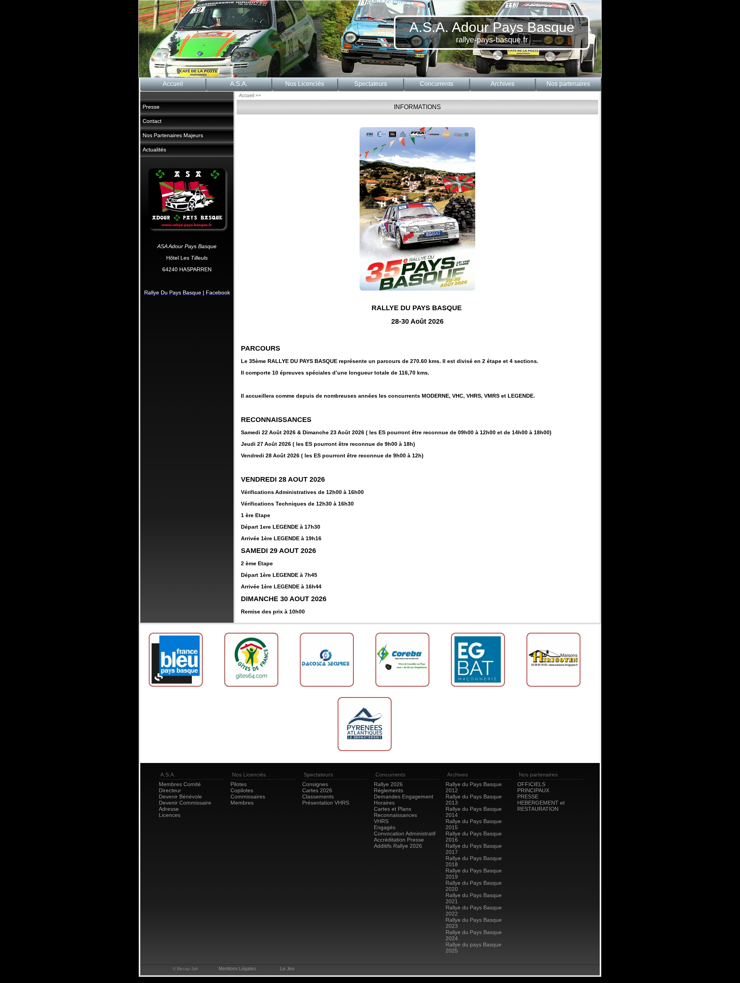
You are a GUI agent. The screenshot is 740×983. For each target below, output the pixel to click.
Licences (169, 815)
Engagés (384, 827)
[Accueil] (417, 295)
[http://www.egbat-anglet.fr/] (478, 689)
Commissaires (247, 796)
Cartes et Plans (392, 809)
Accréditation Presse (399, 840)
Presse (151, 107)
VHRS (381, 821)
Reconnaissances (395, 815)
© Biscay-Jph (185, 968)
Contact (152, 121)
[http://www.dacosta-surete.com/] (327, 689)
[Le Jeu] (186, 227)
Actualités (154, 149)
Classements (318, 796)
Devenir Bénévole (180, 796)
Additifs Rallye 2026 (398, 846)
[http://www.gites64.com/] (252, 689)
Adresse (169, 809)
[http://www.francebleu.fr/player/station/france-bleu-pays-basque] (176, 689)
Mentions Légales (237, 968)
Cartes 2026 (317, 790)
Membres (242, 803)
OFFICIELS (531, 784)
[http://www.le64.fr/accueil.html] (365, 754)
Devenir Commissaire (185, 803)
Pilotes (238, 784)
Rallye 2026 (388, 784)
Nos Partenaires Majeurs (173, 135)
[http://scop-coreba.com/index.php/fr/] (403, 689)
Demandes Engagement (403, 796)
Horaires (384, 803)
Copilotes (241, 790)
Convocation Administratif (405, 833)
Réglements (388, 790)
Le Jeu (287, 968)
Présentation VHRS (325, 803)
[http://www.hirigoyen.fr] (554, 689)
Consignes (315, 784)
